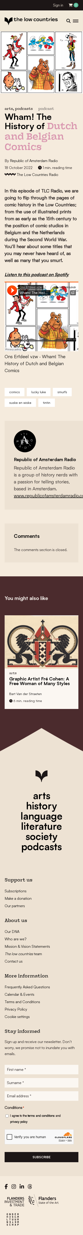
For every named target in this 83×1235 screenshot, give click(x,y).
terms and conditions (41, 1115)
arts (41, 795)
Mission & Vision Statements (27, 946)
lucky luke (38, 392)
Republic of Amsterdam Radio (34, 160)
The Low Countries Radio (37, 174)
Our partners (15, 905)
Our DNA (12, 931)
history (41, 806)
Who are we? (16, 939)
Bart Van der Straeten (25, 694)
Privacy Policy (16, 1009)
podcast (46, 109)
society (41, 836)
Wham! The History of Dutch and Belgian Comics (35, 363)
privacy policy (18, 1121)
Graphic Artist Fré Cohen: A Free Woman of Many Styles (39, 681)
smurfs (62, 392)
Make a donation (18, 898)
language (41, 816)
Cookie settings (17, 1016)
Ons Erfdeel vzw (21, 356)
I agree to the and (35, 1118)
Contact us (14, 961)
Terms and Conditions (22, 1001)
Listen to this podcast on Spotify (37, 274)
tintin (46, 403)
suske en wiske (20, 403)
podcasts (41, 846)
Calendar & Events (19, 994)
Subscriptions (16, 891)
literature (41, 826)
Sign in (58, 5)
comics (14, 392)
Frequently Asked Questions (27, 987)
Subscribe (41, 1157)
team (23, 953)
